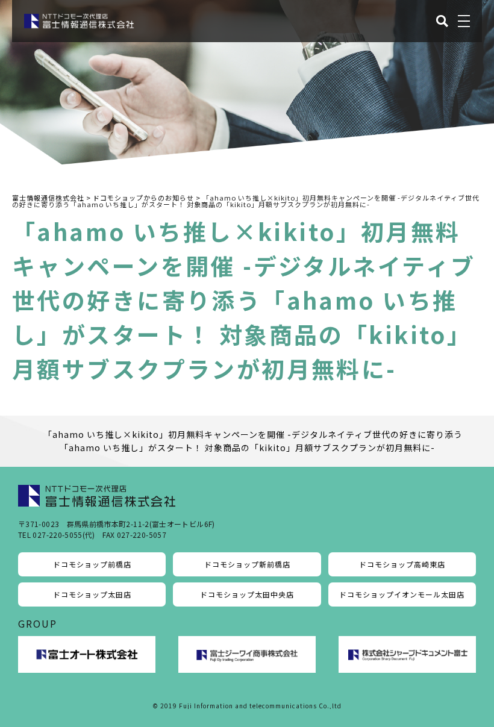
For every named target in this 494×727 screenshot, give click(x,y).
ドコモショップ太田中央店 (247, 594)
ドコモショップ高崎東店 (402, 564)
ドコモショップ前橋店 (92, 564)
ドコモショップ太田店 (92, 594)
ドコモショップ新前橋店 (247, 564)
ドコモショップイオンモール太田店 (401, 594)
